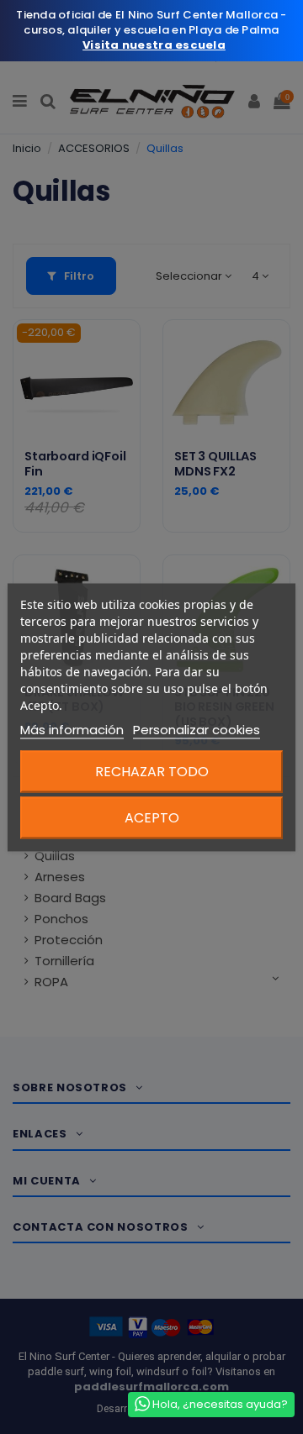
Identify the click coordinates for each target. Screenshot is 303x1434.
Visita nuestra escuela (154, 45)
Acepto (152, 817)
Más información (72, 729)
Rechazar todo (152, 770)
